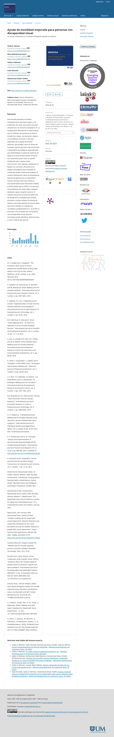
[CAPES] (89, 132)
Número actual (52, 16)
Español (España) (86, 33)
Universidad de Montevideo (52, 703)
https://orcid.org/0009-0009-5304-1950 (18, 59)
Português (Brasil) (86, 36)
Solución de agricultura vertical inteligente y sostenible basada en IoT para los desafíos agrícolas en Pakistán (39, 659)
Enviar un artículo (88, 46)
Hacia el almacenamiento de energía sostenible (30, 647)
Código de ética (38, 16)
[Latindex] (88, 101)
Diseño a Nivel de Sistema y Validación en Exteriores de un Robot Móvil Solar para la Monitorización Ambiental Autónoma (42, 674)
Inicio (9, 23)
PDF (50, 94)
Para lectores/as (85, 236)
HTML (59, 94)
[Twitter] (84, 222)
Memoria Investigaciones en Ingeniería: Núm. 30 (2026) (50, 676)
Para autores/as (85, 239)
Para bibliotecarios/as (87, 242)
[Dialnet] (86, 159)
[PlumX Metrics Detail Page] (50, 201)
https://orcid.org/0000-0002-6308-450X (18, 67)
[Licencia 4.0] (12, 712)
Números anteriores (69, 16)
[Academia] (86, 215)
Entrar (108, 2)
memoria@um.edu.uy (32, 706)
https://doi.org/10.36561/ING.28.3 (24, 91)
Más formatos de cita (54, 133)
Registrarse (99, 2)
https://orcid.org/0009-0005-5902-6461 (18, 83)
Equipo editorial (23, 16)
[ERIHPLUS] (89, 110)
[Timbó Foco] (85, 170)
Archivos (16, 23)
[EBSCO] (85, 180)
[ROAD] (85, 123)
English (83, 30)
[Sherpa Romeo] (85, 148)
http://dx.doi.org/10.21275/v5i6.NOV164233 (23, 453)
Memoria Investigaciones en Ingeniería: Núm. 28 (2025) (39, 652)
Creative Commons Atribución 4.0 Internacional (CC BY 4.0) (66, 712)
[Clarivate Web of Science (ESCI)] (92, 88)
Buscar (105, 16)
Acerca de (8, 16)
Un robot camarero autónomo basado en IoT (42, 651)
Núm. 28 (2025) (27, 23)
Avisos (83, 16)
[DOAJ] (87, 116)
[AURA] (86, 195)
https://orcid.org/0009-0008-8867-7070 (18, 51)
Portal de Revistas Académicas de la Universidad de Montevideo (31, 716)
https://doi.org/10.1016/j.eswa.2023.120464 (23, 538)
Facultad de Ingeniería (28, 703)
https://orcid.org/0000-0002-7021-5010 (18, 75)
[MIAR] (86, 205)
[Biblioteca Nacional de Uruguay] (86, 140)
